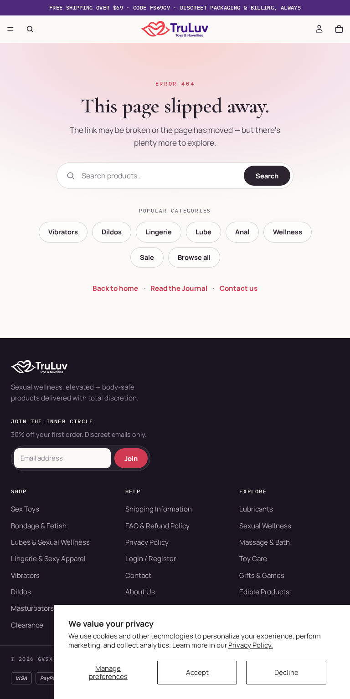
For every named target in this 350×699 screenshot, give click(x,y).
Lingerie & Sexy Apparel (48, 558)
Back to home (115, 288)
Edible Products (264, 592)
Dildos (112, 231)
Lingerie (158, 231)
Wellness (287, 231)
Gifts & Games (261, 575)
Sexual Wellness (265, 526)
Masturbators (32, 608)
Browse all (194, 257)
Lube (203, 231)
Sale (147, 257)
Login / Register (150, 558)
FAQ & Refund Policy (157, 526)
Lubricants (256, 509)
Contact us (238, 288)
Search (267, 175)
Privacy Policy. (250, 645)
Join (131, 458)
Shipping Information (158, 509)
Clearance (27, 625)
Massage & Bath (264, 542)
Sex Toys (25, 509)
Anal (242, 231)
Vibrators (63, 231)
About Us (140, 592)
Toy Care (253, 558)
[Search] (30, 29)
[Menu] (10, 29)
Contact (138, 575)
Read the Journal (178, 288)
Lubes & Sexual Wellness (50, 542)
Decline (286, 672)
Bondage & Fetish (39, 526)
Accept (197, 672)
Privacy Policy (147, 542)
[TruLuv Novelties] (175, 367)
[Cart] (339, 29)
